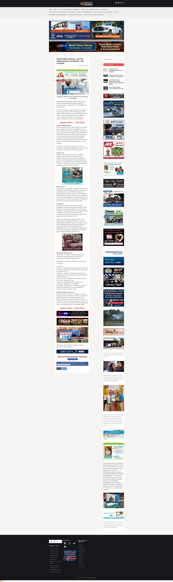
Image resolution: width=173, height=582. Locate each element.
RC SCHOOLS (53, 559)
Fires (116, 12)
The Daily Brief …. (108, 12)
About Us (56, 9)
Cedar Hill (81, 546)
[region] (113, 96)
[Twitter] (121, 3)
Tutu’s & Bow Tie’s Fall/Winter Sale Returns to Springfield (116, 70)
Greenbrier (81, 553)
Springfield (81, 564)
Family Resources (98, 14)
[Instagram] (123, 3)
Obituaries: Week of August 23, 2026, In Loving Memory (116, 76)
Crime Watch (104, 9)
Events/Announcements (76, 14)
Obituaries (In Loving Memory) (58, 14)
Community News (94, 9)
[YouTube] (65, 546)
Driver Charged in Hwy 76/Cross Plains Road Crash (116, 88)
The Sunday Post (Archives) (57, 12)
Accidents (79, 12)
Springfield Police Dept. (55, 569)
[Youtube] (118, 3)
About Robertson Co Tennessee (69, 9)
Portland (81, 560)
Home (50, 9)
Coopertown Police (54, 548)
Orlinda (80, 557)
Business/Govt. (87, 12)
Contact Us (84, 9)
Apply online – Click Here (72, 122)
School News (88, 14)
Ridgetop (81, 562)
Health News (70, 12)
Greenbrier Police (54, 551)
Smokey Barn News (82, 578)
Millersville (81, 555)
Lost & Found (98, 12)
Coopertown (82, 549)
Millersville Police (54, 553)
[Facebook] (116, 3)
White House (82, 566)
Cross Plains (82, 551)
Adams (80, 544)
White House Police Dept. (56, 571)
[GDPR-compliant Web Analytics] (2, 581)
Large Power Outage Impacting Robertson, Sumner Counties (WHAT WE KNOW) (116, 82)
